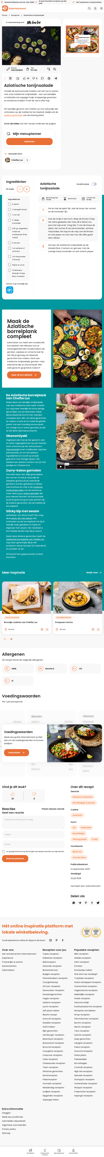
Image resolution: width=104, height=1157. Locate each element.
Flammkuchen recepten (86, 1018)
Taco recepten (81, 1030)
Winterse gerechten (53, 1071)
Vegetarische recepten (86, 990)
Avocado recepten (52, 1083)
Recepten (15, 15)
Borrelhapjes (80, 1063)
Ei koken (78, 966)
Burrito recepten (82, 1022)
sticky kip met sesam (21, 518)
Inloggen (6, 1112)
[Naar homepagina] (14, 8)
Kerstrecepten (50, 1075)
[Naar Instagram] (50, 940)
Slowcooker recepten (53, 990)
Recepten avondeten (85, 1010)
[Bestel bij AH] (9, 289)
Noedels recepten (52, 1022)
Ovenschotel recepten (85, 986)
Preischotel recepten (85, 1091)
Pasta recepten (82, 1047)
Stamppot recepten (84, 1079)
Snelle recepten (82, 998)
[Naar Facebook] (63, 940)
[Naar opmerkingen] (42, 78)
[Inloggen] (95, 8)
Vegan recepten (51, 998)
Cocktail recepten (83, 1067)
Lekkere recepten (51, 1002)
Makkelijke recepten (84, 994)
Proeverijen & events (12, 962)
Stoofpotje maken (83, 970)
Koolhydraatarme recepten (88, 1006)
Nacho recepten (82, 1026)
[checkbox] (94, 184)
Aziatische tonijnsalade (34, 15)
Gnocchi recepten (52, 1018)
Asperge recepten (83, 1095)
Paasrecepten (50, 1079)
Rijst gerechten (50, 1030)
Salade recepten (82, 957)
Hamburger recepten (53, 1034)
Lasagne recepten (83, 1043)
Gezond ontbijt (81, 1002)
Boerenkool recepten (53, 1043)
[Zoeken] (89, 8)
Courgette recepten (53, 1051)
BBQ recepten (81, 953)
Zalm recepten (81, 962)
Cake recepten (50, 1059)
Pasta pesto (80, 1055)
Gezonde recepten (52, 966)
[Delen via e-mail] (56, 78)
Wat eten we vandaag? (85, 974)
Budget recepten (51, 974)
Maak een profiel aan (12, 1116)
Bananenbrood (50, 970)
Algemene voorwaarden (14, 1125)
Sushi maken (49, 1026)
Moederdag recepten (53, 1087)
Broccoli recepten (52, 1047)
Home (4, 15)
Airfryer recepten (51, 986)
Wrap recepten (82, 1014)
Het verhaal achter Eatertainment (19, 953)
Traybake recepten (84, 978)
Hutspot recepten (83, 1087)
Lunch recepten (50, 1006)
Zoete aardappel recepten (87, 982)
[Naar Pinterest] (57, 940)
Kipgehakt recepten (53, 1095)
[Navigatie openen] (101, 8)
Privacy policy (9, 1129)
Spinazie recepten (83, 1075)
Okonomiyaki (12, 449)
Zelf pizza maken (51, 1010)
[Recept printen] (49, 78)
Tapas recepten (51, 953)
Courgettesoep (50, 982)
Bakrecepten (49, 962)
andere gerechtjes (13, 115)
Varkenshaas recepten (85, 1083)
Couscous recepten (52, 1055)
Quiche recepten (82, 1034)
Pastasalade (80, 1059)
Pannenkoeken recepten (55, 978)
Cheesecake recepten (54, 1063)
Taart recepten (50, 1067)
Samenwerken (9, 966)
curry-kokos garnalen (28, 493)
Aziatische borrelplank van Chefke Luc (25, 539)
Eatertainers (8, 970)
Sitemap (6, 1133)
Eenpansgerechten (52, 994)
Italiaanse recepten (52, 957)
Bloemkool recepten (53, 1038)
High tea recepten (83, 1071)
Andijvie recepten (51, 1091)
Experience (7, 957)
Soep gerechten (82, 1038)
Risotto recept (50, 1014)
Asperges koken (51, 1099)
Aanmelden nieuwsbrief (13, 1121)
